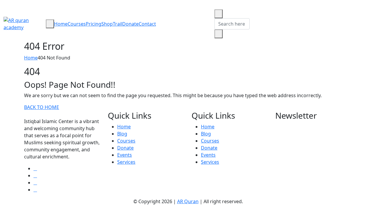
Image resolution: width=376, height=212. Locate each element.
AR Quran (188, 201)
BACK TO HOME (41, 107)
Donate (130, 24)
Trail (117, 24)
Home (61, 24)
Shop (107, 24)
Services (126, 162)
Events (124, 155)
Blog (122, 133)
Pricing (93, 24)
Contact (147, 24)
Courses (77, 24)
